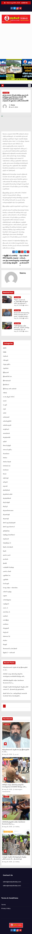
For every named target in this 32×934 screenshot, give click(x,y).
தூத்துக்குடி (6, 531)
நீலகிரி (5, 563)
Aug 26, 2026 (18, 305)
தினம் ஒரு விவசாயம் (9, 527)
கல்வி (4, 413)
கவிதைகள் (6, 417)
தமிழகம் (5, 482)
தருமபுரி (5, 486)
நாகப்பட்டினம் (6, 555)
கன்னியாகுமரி (7, 425)
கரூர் (4, 409)
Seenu (13, 105)
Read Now (16, 70)
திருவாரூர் (6, 519)
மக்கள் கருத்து (7, 592)
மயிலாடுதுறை (7, 600)
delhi (4, 348)
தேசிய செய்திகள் (8, 547)
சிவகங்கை (6, 454)
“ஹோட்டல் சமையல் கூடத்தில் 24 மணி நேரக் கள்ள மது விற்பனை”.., (21, 301)
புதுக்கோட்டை (7, 575)
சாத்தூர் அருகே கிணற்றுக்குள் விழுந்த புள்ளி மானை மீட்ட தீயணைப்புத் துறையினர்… (14, 859)
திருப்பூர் (5, 506)
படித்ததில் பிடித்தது (8, 567)
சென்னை (6, 470)
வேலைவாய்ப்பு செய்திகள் (10, 648)
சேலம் (4, 474)
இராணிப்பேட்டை (7, 376)
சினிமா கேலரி (7, 462)
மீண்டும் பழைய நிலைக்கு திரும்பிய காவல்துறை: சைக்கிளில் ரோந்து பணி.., (14, 786)
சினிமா (5, 458)
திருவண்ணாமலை (8, 510)
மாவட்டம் (5, 608)
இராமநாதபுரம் (7, 381)
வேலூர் (5, 644)
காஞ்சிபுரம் (6, 429)
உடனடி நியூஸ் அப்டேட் (9, 397)
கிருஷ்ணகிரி (6, 437)
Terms (3, 905)
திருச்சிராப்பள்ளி (7, 494)
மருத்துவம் (6, 604)
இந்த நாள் (6, 372)
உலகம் (4, 401)
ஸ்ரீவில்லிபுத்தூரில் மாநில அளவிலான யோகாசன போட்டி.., (13, 823)
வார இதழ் (6, 620)
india (4, 352)
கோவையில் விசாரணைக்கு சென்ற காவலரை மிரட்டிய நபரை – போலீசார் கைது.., (21, 314)
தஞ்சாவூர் (6, 478)
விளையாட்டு (6, 636)
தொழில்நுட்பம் (7, 543)
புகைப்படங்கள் (7, 571)
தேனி (4, 551)
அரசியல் (5, 356)
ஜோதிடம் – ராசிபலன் (9, 653)
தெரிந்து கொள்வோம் (9, 535)
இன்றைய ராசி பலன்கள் (9, 389)
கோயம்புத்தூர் (5, 92)
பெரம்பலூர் (6, 583)
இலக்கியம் (6, 385)
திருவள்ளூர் (6, 514)
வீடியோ (5, 640)
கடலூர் (5, 405)
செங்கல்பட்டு (6, 466)
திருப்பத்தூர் (6, 502)
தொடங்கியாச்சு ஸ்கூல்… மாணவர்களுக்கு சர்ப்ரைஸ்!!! (24, 259)
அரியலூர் (5, 360)
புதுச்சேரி (5, 579)
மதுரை (5, 596)
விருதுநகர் (6, 628)
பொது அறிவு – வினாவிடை (10, 588)
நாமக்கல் (5, 559)
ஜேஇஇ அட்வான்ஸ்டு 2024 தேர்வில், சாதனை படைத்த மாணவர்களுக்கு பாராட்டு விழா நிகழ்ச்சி (11, 259)
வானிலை (5, 624)
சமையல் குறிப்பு (7, 450)
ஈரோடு (5, 393)
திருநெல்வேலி (7, 498)
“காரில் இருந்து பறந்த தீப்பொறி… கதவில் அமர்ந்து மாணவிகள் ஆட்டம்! (21, 327)
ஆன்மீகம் (5, 368)
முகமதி (16, 754)
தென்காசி (6, 539)
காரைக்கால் (6, 433)
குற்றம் (5, 441)
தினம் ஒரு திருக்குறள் (9, 523)
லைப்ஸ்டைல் (6, 612)
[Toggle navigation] (29, 85)
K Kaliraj (16, 827)
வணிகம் (5, 616)
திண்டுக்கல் (6, 490)
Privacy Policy (5, 908)
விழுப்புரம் (5, 632)
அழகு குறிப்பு (6, 364)
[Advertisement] (16, 42)
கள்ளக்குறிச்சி (7, 421)
